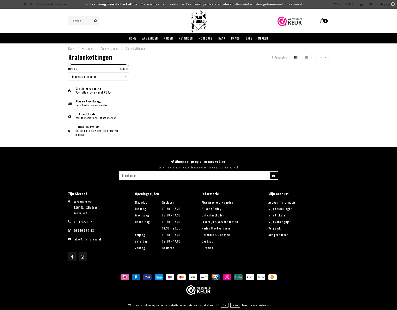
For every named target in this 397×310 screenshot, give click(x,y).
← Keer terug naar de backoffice (111, 4)
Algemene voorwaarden (217, 202)
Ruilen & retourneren (216, 228)
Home (132, 38)
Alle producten (278, 234)
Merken (263, 38)
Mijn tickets (276, 215)
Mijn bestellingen (280, 208)
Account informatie (282, 202)
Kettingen (186, 38)
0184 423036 (82, 221)
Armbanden (150, 38)
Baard (235, 38)
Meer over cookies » (255, 305)
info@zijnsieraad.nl (87, 239)
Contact (207, 241)
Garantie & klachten (216, 234)
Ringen (168, 38)
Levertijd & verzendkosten (220, 221)
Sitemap (207, 247)
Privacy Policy (211, 208)
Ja (224, 305)
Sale (249, 38)
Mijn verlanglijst (279, 221)
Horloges (205, 38)
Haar (221, 38)
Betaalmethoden (213, 215)
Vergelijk (274, 228)
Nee (235, 305)
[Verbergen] (393, 4)
